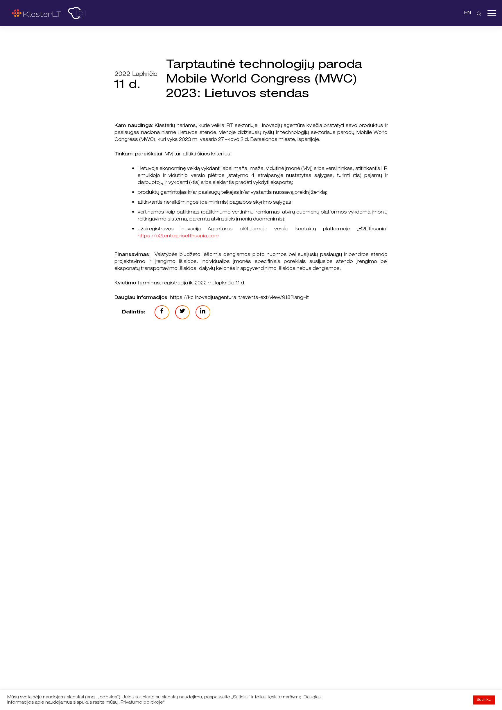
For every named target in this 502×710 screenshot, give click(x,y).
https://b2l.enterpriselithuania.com (178, 236)
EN (467, 13)
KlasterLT (36, 13)
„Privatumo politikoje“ (142, 703)
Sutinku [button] (484, 700)
